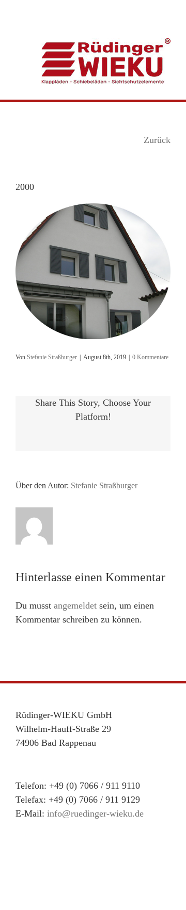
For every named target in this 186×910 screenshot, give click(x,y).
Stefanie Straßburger (52, 357)
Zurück (157, 140)
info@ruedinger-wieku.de (95, 813)
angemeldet (75, 605)
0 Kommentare (150, 357)
